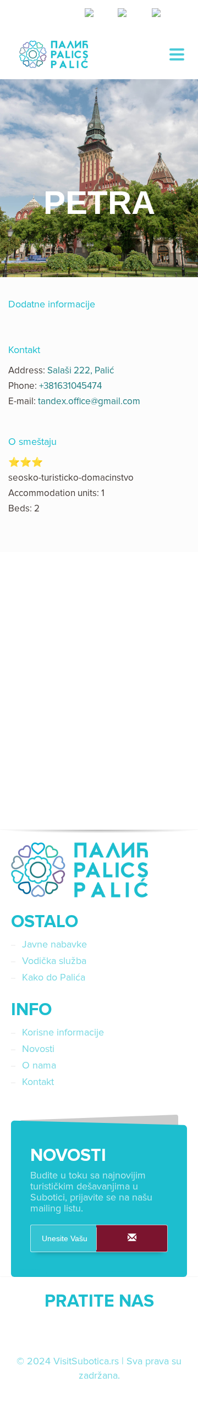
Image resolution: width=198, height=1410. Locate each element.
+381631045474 (70, 386)
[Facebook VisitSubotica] (71, 1332)
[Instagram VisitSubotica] (99, 1332)
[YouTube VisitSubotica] (126, 1332)
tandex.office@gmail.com (89, 401)
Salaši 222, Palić (80, 370)
